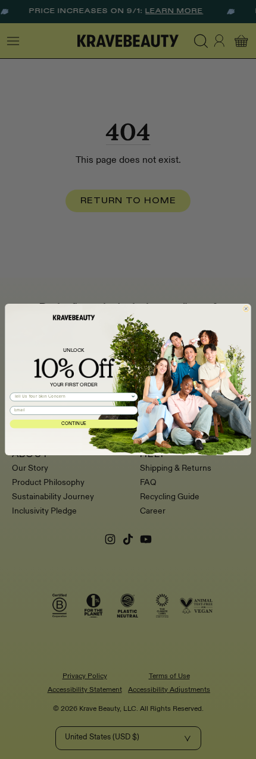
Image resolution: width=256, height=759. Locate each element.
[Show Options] (133, 397)
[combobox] (72, 397)
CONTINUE (74, 424)
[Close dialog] (246, 308)
